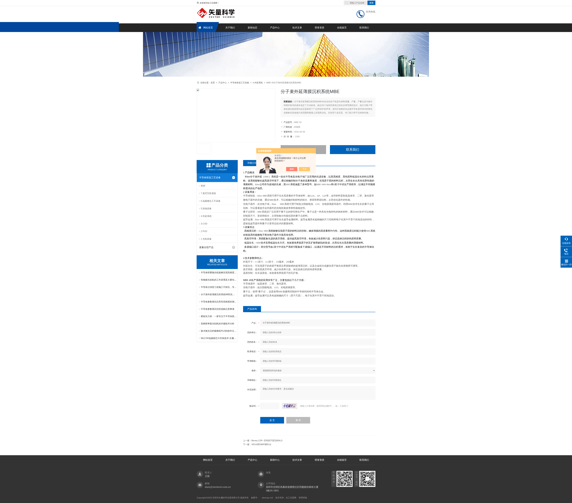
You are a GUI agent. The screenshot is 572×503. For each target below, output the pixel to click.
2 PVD (204, 231)
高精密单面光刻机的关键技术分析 (217, 323)
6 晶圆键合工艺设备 (210, 201)
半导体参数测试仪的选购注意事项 (217, 309)
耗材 (203, 185)
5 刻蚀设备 (206, 208)
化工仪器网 (291, 497)
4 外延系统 (258, 82)
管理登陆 (303, 497)
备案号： (255, 497)
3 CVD (204, 223)
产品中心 (275, 27)
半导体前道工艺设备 (239, 82)
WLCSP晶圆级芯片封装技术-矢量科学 (219, 338)
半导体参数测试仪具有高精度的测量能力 (219, 301)
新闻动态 (252, 27)
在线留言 (342, 27)
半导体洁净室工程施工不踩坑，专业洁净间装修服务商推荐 (219, 287)
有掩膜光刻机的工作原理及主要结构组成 (219, 280)
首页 (213, 82)
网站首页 (208, 27)
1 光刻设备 (206, 239)
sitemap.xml (267, 497)
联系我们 (364, 27)
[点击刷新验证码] (289, 405)
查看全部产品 (206, 247)
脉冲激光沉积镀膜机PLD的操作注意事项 (219, 331)
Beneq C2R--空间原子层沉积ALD (266, 440)
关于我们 (230, 27)
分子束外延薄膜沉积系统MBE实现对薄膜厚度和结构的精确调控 (219, 294)
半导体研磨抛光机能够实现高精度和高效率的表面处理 (219, 272)
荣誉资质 (319, 27)
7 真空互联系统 (208, 193)
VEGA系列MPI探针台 (261, 444)
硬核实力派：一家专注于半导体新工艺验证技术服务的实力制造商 (219, 316)
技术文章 (297, 27)
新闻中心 (275, 460)
